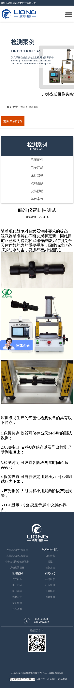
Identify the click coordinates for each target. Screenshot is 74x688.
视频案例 (50, 597)
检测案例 (33, 107)
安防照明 (37, 191)
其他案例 (37, 199)
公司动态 (50, 579)
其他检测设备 (17, 567)
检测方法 (50, 567)
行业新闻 (50, 585)
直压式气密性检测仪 (17, 555)
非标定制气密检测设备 (17, 561)
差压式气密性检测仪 (17, 549)
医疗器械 (37, 175)
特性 (50, 561)
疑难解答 (50, 591)
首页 (23, 107)
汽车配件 (37, 159)
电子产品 (37, 167)
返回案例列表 (12, 121)
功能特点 (50, 555)
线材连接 (37, 183)
